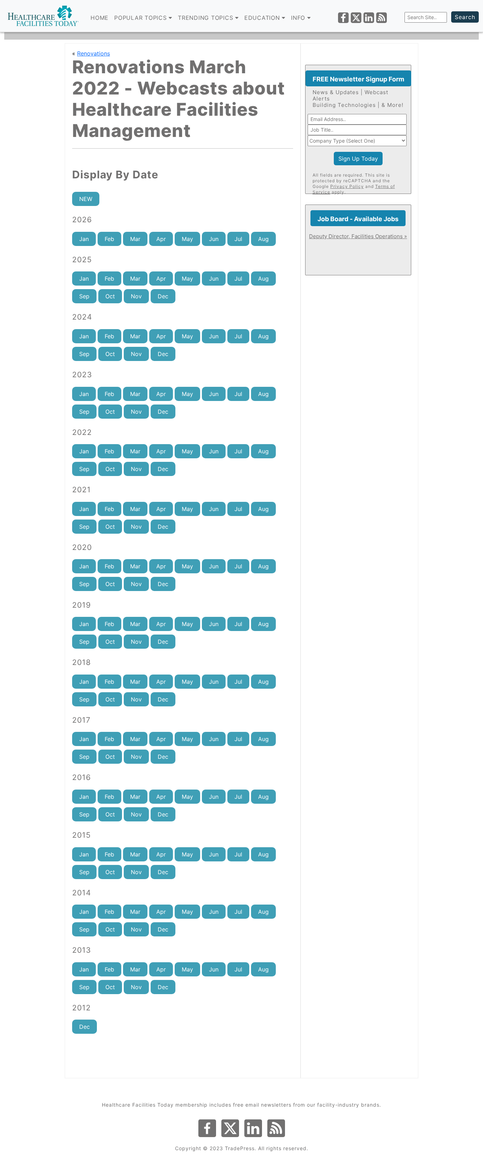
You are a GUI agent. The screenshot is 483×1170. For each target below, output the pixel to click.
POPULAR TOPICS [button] (141, 17)
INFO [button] (299, 17)
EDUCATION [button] (263, 17)
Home (100, 17)
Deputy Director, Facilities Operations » (358, 236)
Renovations (93, 53)
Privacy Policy (347, 186)
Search (465, 17)
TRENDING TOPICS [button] (206, 17)
